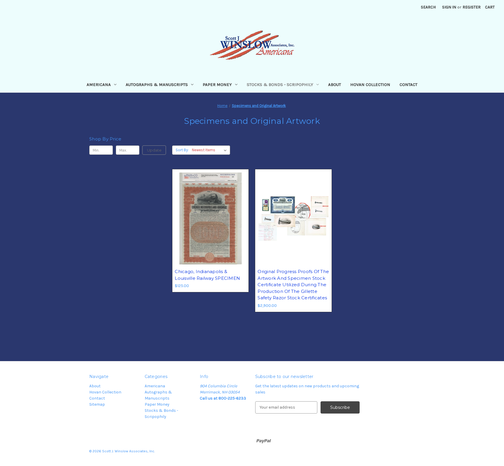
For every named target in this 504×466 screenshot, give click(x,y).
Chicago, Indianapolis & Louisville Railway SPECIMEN (207, 275)
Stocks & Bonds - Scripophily (280, 84)
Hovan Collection (370, 84)
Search (428, 7)
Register (472, 7)
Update (154, 150)
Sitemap (97, 404)
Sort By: (182, 150)
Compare (208, 218)
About (334, 84)
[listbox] (210, 150)
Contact (408, 84)
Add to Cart (210, 228)
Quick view (209, 208)
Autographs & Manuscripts (157, 84)
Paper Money (217, 84)
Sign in (449, 7)
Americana (99, 84)
